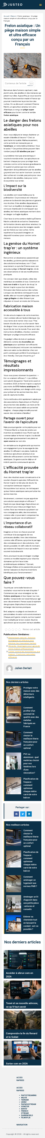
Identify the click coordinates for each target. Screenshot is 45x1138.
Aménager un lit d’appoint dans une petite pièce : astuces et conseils (31, 902)
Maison (13, 16)
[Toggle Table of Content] (30, 84)
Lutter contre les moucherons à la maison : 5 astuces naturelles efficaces (24, 654)
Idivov (24, 1109)
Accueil (6, 16)
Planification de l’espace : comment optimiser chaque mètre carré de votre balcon (30, 788)
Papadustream (28, 1104)
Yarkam (25, 1100)
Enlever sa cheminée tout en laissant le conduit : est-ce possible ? (30, 922)
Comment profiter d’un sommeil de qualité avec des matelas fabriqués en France (31, 717)
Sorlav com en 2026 (17, 1063)
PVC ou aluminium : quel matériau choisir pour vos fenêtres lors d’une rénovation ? (31, 763)
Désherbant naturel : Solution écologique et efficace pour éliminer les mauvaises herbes (22, 640)
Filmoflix (25, 1117)
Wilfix (24, 1098)
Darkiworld (27, 1115)
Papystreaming (28, 1095)
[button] (40, 5)
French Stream (25, 1112)
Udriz (24, 1102)
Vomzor (25, 1106)
